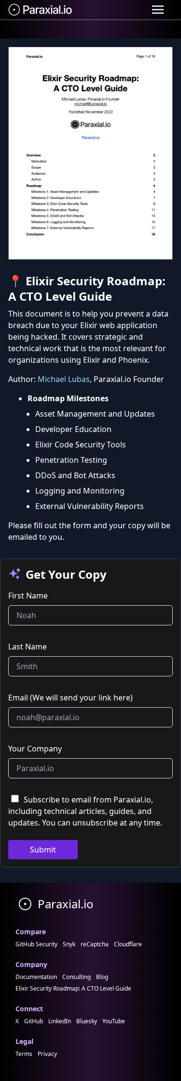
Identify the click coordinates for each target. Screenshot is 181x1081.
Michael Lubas (64, 379)
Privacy (47, 1054)
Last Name (27, 646)
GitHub (33, 1021)
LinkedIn (59, 1021)
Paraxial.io (64, 904)
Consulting (76, 977)
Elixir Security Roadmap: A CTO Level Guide (73, 988)
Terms (23, 1054)
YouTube (113, 1021)
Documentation (36, 977)
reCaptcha (95, 944)
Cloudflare (128, 944)
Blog (102, 977)
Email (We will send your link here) (70, 697)
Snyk (69, 944)
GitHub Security (36, 944)
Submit (43, 849)
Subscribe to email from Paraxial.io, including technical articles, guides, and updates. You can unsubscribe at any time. (85, 811)
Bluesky (86, 1021)
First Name (28, 595)
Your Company (35, 748)
